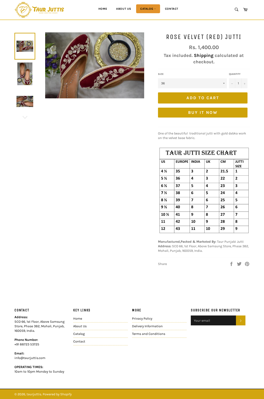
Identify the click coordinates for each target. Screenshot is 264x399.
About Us (123, 9)
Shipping (203, 55)
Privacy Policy (142, 318)
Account (244, 25)
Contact (171, 9)
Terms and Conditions (148, 334)
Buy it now (203, 112)
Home (102, 9)
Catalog (147, 9)
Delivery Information (147, 326)
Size (161, 74)
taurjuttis (34, 394)
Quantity (234, 74)
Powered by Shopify (57, 394)
